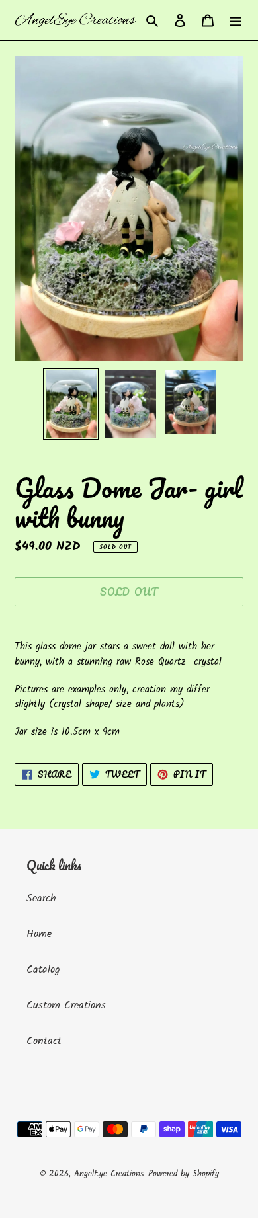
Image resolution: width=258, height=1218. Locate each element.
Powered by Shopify (183, 1174)
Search (41, 898)
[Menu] (235, 20)
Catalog (43, 969)
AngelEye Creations (109, 1174)
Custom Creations (66, 1005)
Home (39, 934)
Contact (44, 1041)
